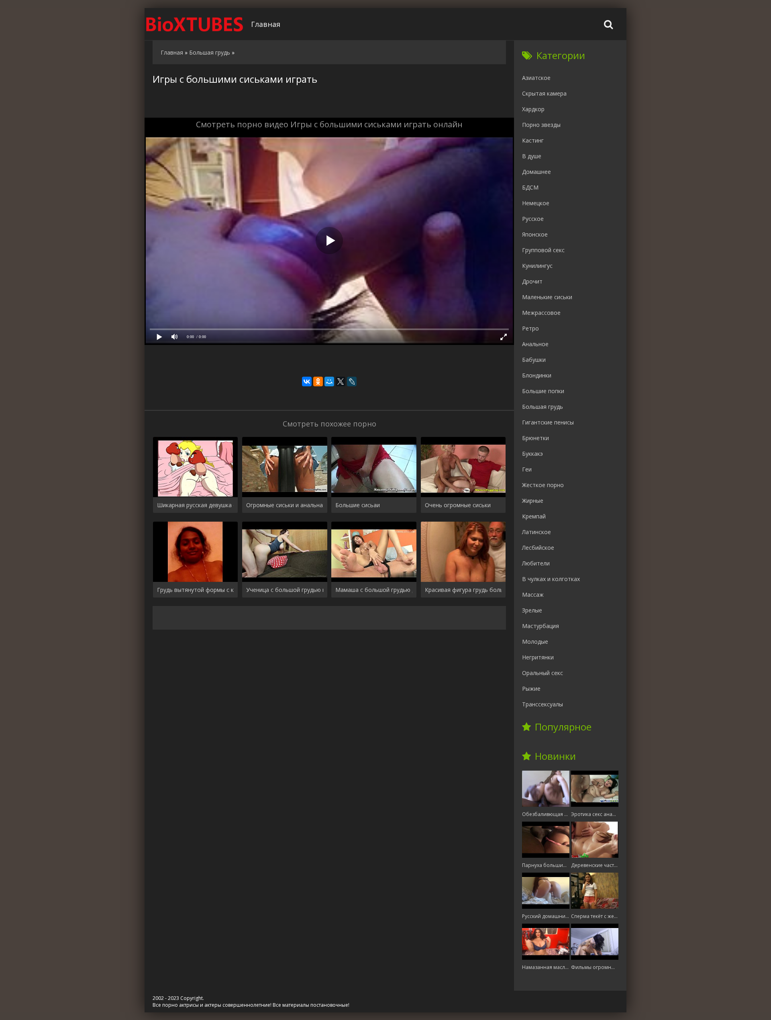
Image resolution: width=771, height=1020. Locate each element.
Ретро (530, 328)
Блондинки (536, 375)
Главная (265, 24)
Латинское (536, 532)
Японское (535, 234)
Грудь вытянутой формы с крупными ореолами (195, 590)
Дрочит (532, 281)
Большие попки (543, 391)
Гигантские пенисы (548, 422)
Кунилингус (537, 265)
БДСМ (530, 187)
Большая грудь (542, 406)
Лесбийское (538, 547)
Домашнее (536, 171)
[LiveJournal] (352, 381)
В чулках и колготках (551, 579)
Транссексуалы (542, 704)
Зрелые (532, 610)
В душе (531, 156)
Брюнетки (535, 438)
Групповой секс (543, 250)
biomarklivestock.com (195, 24)
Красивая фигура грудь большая (463, 590)
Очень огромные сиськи (458, 505)
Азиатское (536, 78)
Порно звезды (541, 125)
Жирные (532, 500)
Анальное (535, 344)
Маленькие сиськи (547, 297)
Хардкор (533, 109)
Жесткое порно (543, 485)
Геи (527, 469)
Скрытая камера (544, 93)
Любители (536, 563)
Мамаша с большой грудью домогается (373, 590)
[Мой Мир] (329, 381)
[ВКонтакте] (307, 381)
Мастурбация (540, 626)
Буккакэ (532, 453)
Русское (533, 218)
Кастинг (533, 140)
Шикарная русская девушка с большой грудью (195, 505)
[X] (340, 381)
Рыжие (531, 688)
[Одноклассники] (318, 381)
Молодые (535, 641)
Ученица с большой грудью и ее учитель (284, 590)
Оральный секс (542, 673)
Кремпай (534, 516)
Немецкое (535, 203)
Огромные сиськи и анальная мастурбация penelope (284, 505)
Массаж (533, 594)
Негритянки (538, 657)
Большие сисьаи (357, 505)
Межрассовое (541, 312)
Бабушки (534, 359)
